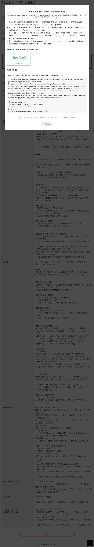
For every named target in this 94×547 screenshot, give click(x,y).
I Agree (47, 124)
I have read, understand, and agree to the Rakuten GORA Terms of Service (49, 117)
